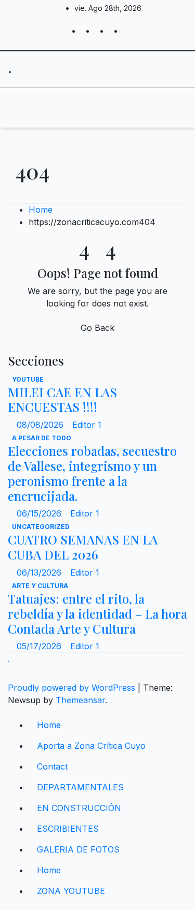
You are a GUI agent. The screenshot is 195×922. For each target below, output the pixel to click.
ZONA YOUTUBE (71, 891)
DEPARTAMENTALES (80, 787)
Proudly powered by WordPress (73, 687)
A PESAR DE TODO (41, 438)
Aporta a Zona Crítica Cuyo (91, 746)
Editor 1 (86, 425)
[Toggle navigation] (88, 107)
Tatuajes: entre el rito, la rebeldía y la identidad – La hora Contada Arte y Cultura (97, 613)
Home (41, 209)
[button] (147, 108)
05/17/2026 (40, 646)
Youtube (28, 379)
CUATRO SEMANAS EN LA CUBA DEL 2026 (83, 547)
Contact (52, 766)
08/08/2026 (41, 425)
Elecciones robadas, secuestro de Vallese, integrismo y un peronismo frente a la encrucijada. (92, 473)
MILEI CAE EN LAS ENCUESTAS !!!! (62, 399)
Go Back (97, 328)
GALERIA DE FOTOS (78, 849)
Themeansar (80, 700)
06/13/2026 (40, 572)
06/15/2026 (40, 513)
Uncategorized (41, 526)
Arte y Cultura (40, 586)
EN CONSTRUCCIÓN (79, 808)
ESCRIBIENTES (68, 828)
